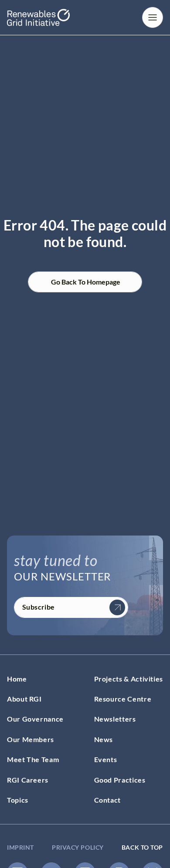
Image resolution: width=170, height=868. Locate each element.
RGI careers (27, 780)
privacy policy (78, 847)
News (103, 739)
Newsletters (115, 719)
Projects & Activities (128, 679)
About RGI (24, 699)
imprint (20, 847)
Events (105, 759)
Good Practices (120, 780)
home (17, 679)
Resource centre (123, 699)
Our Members (30, 739)
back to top (142, 847)
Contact (107, 800)
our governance (35, 719)
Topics (17, 800)
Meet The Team (33, 759)
